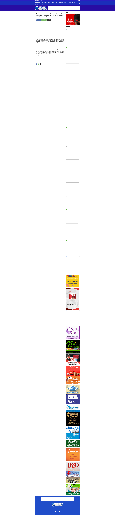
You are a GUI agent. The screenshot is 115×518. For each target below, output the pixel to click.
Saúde (65, 2)
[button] (79, 3)
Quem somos (37, 2)
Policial (56, 2)
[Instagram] (78, 0)
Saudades (61, 2)
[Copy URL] (54, 20)
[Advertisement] (64, 8)
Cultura (73, 2)
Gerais (53, 2)
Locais (49, 2)
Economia (41, 4)
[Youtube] (79, 0)
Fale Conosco (44, 2)
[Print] (40, 64)
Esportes (36, 4)
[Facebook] (77, 0)
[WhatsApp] (38, 64)
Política (69, 2)
